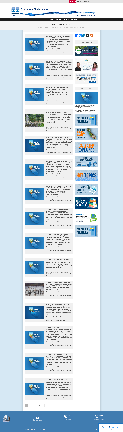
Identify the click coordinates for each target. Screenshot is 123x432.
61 (39, 405)
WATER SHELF (74, 19)
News (51, 19)
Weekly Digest (52, 149)
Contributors (86, 1)
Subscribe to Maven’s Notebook (110, 427)
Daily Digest (52, 48)
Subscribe (79, 1)
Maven (48, 48)
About (97, 1)
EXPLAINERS (58, 19)
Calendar (66, 19)
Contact (93, 1)
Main (47, 19)
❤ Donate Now (72, 1)
